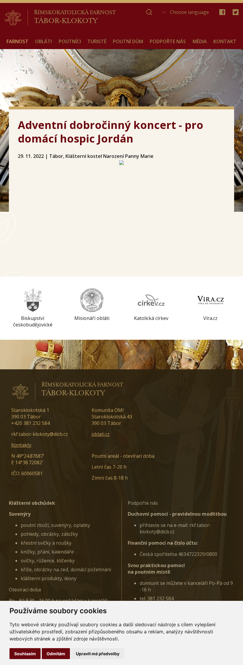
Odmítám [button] (56, 653)
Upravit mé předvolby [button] (97, 653)
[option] (32, 308)
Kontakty (21, 445)
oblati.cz (101, 434)
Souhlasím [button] (25, 653)
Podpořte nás (143, 503)
